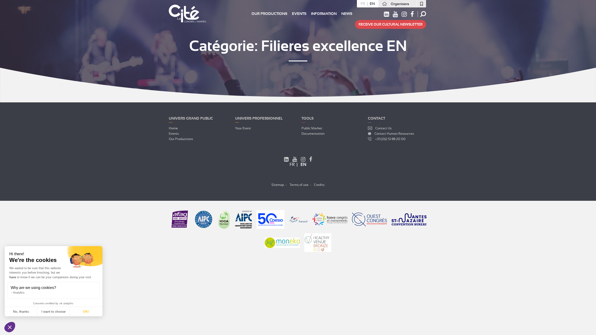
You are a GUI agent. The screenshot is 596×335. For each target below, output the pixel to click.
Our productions (269, 14)
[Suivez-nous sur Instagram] (404, 15)
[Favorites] (421, 3)
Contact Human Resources (394, 133)
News (346, 14)
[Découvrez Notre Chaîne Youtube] (294, 160)
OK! (86, 311)
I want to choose (53, 311)
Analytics (18, 292)
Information (324, 14)
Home (173, 128)
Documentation (313, 133)
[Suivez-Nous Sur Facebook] (310, 160)
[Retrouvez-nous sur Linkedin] (386, 15)
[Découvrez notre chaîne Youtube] (395, 15)
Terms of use (299, 185)
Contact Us (383, 128)
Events (299, 14)
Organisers (400, 4)
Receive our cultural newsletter (391, 24)
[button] (9, 327)
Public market (311, 128)
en (372, 4)
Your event (243, 128)
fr (363, 4)
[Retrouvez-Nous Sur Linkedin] (286, 160)
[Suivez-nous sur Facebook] (412, 15)
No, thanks (21, 311)
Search (423, 14)
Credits (319, 185)
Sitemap (277, 185)
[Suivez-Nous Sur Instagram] (303, 160)
